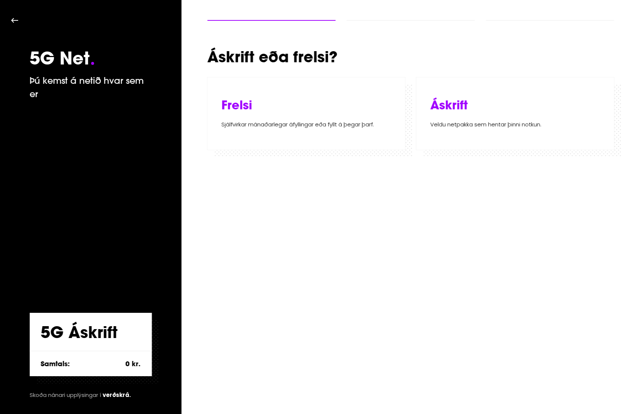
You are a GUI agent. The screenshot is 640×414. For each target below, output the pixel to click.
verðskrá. (117, 395)
